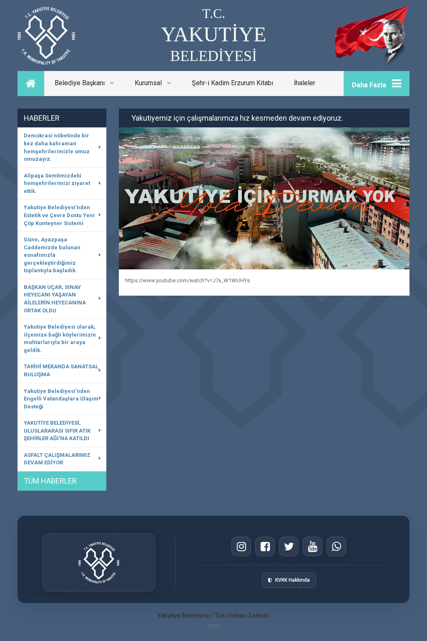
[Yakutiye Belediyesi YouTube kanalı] (312, 546)
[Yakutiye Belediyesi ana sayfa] (98, 562)
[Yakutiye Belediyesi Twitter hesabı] (289, 546)
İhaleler (304, 83)
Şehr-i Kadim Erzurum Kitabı (232, 83)
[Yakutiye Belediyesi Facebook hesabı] (265, 546)
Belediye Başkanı (82, 83)
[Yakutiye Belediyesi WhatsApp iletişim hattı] (336, 546)
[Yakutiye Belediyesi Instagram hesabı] (241, 546)
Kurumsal (151, 83)
